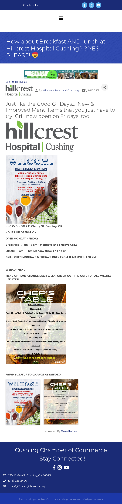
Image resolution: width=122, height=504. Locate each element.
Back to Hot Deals (16, 81)
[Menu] (61, 18)
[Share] (104, 87)
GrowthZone (69, 431)
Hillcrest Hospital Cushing (61, 90)
